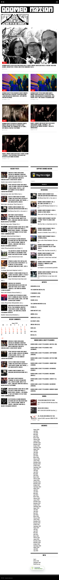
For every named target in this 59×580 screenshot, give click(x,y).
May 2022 (35, 513)
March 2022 (36, 516)
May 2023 (35, 493)
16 (24, 330)
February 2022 (36, 518)
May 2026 (35, 434)
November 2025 (37, 444)
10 (1, 330)
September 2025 (37, 447)
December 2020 (37, 541)
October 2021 (36, 524)
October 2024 (36, 465)
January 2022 (36, 519)
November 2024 (37, 464)
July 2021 (35, 529)
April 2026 (35, 436)
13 (13, 330)
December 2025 (37, 442)
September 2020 (37, 546)
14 (17, 330)
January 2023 (36, 500)
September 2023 (37, 487)
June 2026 (35, 433)
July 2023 (35, 490)
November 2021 (36, 523)
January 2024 (36, 480)
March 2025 (36, 457)
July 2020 (35, 549)
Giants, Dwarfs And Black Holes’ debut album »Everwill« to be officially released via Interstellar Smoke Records (15, 155)
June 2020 (35, 551)
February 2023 (36, 498)
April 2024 (35, 475)
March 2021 (36, 536)
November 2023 (37, 483)
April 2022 (35, 515)
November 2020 (37, 542)
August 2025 (36, 449)
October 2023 (36, 485)
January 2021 (36, 539)
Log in (34, 559)
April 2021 (35, 534)
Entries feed (36, 561)
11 (5, 330)
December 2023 (37, 482)
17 (1, 331)
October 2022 (36, 505)
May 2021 (35, 533)
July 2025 (35, 451)
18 (5, 331)
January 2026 (36, 441)
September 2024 (37, 467)
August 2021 (36, 528)
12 (9, 330)
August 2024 (36, 469)
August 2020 (36, 547)
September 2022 (37, 506)
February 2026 (36, 439)
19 (9, 331)
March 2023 (36, 497)
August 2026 (36, 429)
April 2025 (35, 456)
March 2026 (36, 438)
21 (17, 331)
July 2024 (35, 470)
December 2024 (37, 462)
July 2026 (35, 431)
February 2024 (36, 479)
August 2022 (36, 508)
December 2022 (37, 501)
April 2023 (35, 495)
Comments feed (37, 562)
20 (13, 331)
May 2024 (35, 474)
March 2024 (36, 477)
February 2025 (36, 459)
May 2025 (35, 454)
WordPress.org (36, 564)
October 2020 (36, 544)
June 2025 (35, 452)
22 (21, 331)
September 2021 (37, 526)
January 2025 (36, 461)
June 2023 (35, 492)
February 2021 (36, 537)
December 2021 (36, 521)
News (4, 63)
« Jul (2, 338)
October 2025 (36, 446)
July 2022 (35, 510)
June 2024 (35, 472)
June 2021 (35, 531)
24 (1, 333)
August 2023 (36, 488)
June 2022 (35, 511)
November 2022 (37, 503)
